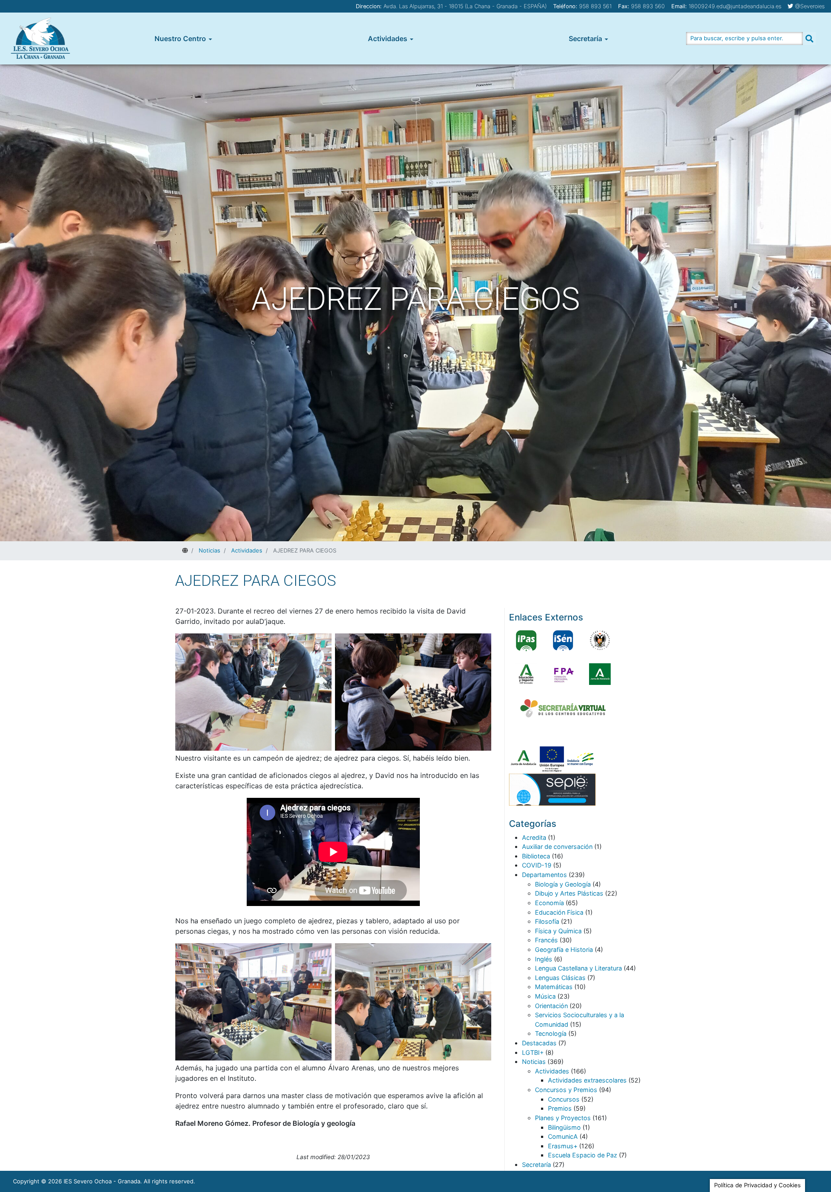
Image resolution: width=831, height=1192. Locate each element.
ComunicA (563, 1136)
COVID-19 (536, 865)
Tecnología (551, 1033)
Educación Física (559, 912)
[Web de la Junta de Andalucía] (600, 674)
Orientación (551, 1005)
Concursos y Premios (566, 1089)
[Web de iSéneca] (563, 640)
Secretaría (585, 38)
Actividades (387, 38)
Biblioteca (536, 856)
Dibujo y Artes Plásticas (569, 893)
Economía (549, 902)
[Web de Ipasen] (526, 640)
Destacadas (539, 1043)
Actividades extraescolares (587, 1080)
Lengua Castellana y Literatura (578, 968)
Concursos (564, 1099)
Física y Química (558, 931)
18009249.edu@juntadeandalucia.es (735, 6)
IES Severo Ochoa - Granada (102, 1181)
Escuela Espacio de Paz (582, 1155)
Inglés (543, 959)
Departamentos (544, 874)
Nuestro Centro (180, 38)
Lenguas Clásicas (560, 977)
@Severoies (810, 6)
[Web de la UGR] (600, 640)
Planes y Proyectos (563, 1117)
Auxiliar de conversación (557, 846)
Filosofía (547, 921)
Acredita (534, 837)
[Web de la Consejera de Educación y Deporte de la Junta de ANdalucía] (526, 674)
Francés (546, 940)
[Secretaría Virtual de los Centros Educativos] (563, 708)
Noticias (534, 1061)
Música (545, 996)
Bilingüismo (564, 1127)
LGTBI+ (533, 1052)
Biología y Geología (563, 884)
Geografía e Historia (564, 949)
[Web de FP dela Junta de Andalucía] (563, 674)
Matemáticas (554, 986)
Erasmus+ (562, 1146)
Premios (560, 1108)
